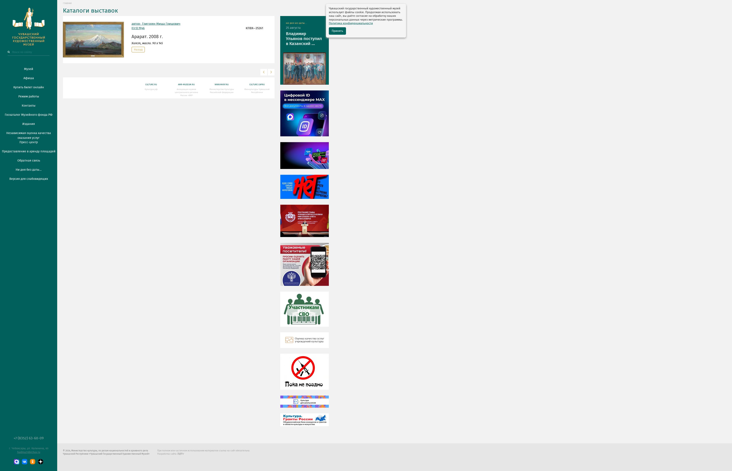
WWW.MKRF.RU (222, 85)
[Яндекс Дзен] (40, 461)
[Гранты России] (304, 422)
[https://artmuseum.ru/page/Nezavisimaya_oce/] (304, 343)
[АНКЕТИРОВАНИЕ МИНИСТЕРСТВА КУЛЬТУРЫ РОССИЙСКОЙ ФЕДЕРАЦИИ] (304, 267)
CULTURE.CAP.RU (257, 85)
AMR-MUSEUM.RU (186, 85)
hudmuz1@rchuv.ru (28, 452)
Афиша (28, 78)
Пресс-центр (28, 142)
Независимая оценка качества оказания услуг (28, 135)
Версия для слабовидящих (28, 178)
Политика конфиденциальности (351, 23)
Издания (28, 123)
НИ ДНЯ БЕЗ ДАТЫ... (296, 23)
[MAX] (16, 461)
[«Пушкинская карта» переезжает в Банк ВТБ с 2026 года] (304, 158)
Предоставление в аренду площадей (28, 151)
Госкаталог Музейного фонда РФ (28, 114)
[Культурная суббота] (304, 404)
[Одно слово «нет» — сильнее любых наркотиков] (304, 189)
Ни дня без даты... (29, 169)
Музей (28, 69)
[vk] (24, 461)
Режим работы (28, 96)
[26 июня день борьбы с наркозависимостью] (304, 374)
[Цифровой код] (304, 116)
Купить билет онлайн (28, 87)
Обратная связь (28, 160)
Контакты (28, 105)
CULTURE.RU (151, 85)
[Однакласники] (32, 461)
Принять (337, 31)
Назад (138, 49)
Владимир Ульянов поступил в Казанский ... (304, 39)
